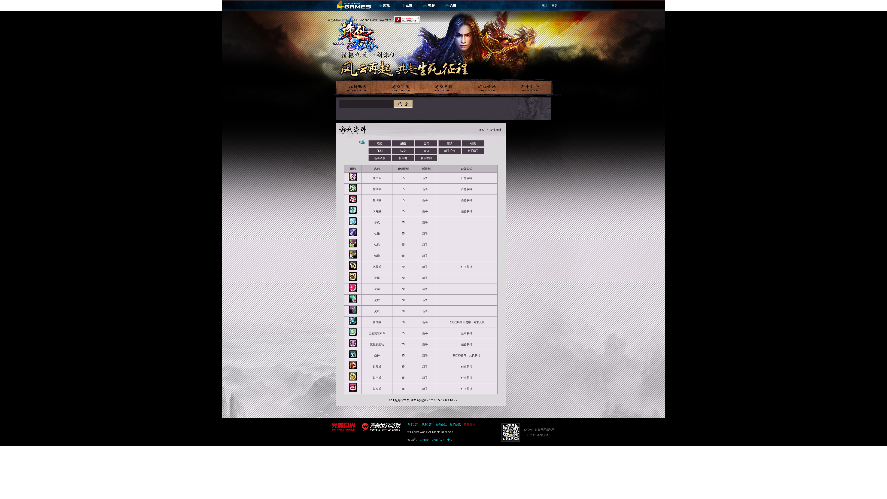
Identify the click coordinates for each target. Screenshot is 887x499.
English (424, 439)
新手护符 (449, 150)
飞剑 (380, 150)
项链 (380, 143)
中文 (450, 439)
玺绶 (450, 143)
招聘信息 (469, 424)
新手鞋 (403, 158)
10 (451, 400)
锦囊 (473, 143)
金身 (426, 150)
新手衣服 (426, 158)
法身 (403, 150)
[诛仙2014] (355, 34)
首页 (482, 129)
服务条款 (441, 424)
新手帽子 (473, 150)
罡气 (426, 143)
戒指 (403, 143)
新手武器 (379, 158)
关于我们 (413, 424)
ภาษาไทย (438, 439)
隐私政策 (455, 424)
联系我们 (427, 424)
